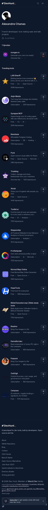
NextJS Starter (7, 458)
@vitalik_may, (31, 489)
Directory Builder (8, 471)
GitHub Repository (8, 444)
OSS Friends (6, 454)
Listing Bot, (5, 486)
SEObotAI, (41, 484)
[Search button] (38, 3)
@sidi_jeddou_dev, (21, 489)
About (4, 440)
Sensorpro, (25, 484)
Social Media (9, 38)
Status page (6, 493)
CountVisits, (33, 484)
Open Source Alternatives (11, 461)
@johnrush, (11, 489)
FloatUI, (19, 484)
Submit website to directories (12, 468)
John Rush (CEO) (8, 464)
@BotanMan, (40, 489)
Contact (4, 451)
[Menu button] (42, 3)
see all (13, 491)
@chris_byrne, (6, 491)
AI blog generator (8, 475)
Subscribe (13, 499)
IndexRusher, (13, 486)
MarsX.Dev (32, 481)
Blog (3, 447)
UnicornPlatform (23, 486)
